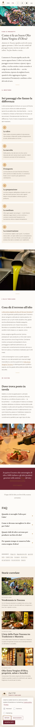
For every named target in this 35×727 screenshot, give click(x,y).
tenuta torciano (15, 560)
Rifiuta (7, 717)
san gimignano (6, 560)
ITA (13, 3)
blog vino (13, 554)
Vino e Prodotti (9, 31)
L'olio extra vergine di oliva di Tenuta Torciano (17, 312)
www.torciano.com (17, 480)
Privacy (6, 704)
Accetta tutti (9, 722)
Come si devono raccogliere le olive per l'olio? (16, 524)
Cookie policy (27, 702)
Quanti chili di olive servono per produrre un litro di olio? (15, 533)
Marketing (9, 713)
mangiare (17, 557)
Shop (23, 477)
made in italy (9, 557)
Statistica (19, 708)
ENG (8, 3)
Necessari (9, 708)
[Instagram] (22, 3)
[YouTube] (27, 3)
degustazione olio (22, 554)
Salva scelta (17, 717)
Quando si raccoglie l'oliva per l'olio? (14, 515)
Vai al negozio (17, 485)
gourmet (30, 554)
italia (3, 557)
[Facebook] (18, 3)
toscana (23, 560)
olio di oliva (24, 557)
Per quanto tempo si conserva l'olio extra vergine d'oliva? (16, 542)
